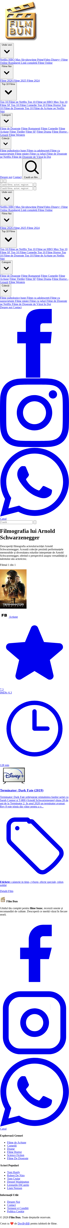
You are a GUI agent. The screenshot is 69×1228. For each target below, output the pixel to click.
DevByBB (24, 1223)
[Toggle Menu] (5, 181)
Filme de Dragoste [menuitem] (10, 128)
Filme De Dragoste (17, 1158)
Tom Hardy (13, 1172)
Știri (2, 258)
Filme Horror (14, 1151)
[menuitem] (4, 59)
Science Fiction (15, 1155)
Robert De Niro (16, 1175)
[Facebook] (34, 986)
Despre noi (6, 177)
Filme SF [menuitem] (31, 131)
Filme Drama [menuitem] (44, 131)
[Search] (34, 522)
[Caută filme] (1, 181)
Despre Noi (13, 1201)
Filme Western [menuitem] (17, 134)
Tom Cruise (13, 1178)
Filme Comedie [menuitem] (49, 128)
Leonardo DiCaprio (18, 1184)
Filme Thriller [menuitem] (17, 131)
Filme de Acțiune (16, 1142)
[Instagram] (34, 1056)
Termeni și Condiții (17, 1208)
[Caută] (34, 185)
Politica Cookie (15, 1211)
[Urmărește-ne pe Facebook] (34, 376)
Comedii (12, 1145)
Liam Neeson (14, 1188)
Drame (11, 1148)
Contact (17, 177)
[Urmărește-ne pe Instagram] (34, 446)
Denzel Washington (18, 1181)
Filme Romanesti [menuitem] (30, 128)
